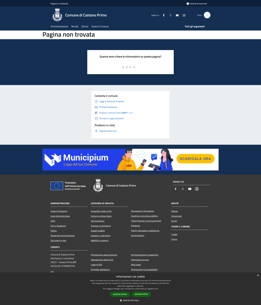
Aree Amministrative (60, 216)
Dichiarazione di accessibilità (144, 269)
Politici (54, 230)
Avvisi (174, 221)
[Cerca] (207, 15)
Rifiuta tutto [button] (141, 294)
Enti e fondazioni (58, 225)
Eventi (174, 239)
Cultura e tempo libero (101, 216)
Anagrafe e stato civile (101, 211)
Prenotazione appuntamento (104, 254)
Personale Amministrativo (63, 235)
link (156, 289)
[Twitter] (169, 15)
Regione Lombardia (59, 3)
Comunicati (176, 216)
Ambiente (135, 225)
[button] (130, 300)
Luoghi (174, 234)
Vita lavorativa (97, 221)
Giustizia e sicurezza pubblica (144, 216)
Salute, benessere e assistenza (145, 230)
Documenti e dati (58, 240)
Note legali (136, 264)
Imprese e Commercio (101, 225)
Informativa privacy (140, 259)
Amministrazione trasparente (144, 254)
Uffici (53, 221)
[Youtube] (176, 15)
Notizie (174, 211)
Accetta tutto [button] (120, 294)
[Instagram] (183, 15)
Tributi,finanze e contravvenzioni (146, 220)
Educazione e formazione (142, 211)
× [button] (258, 275)
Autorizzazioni (137, 235)
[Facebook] (162, 15)
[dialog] (130, 289)
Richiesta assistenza (100, 269)
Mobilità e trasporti (99, 240)
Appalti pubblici (98, 230)
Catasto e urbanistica (100, 235)
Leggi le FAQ (96, 264)
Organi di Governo (59, 211)
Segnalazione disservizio (102, 259)
